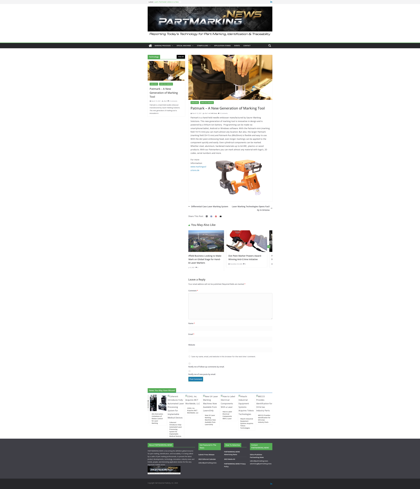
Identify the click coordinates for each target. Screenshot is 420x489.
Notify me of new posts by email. (202, 374)
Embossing (194, 102)
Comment (193, 290)
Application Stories (222, 46)
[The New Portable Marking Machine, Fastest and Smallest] (263, 232)
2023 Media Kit (229, 459)
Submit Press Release (206, 455)
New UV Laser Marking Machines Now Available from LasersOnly (193, 420)
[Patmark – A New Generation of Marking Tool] (166, 71)
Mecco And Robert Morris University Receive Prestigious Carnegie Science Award (265, 429)
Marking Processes (163, 46)
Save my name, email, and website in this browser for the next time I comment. (223, 356)
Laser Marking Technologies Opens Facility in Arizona (251, 208)
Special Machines (184, 46)
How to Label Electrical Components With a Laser (210, 415)
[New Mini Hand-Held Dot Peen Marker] (220, 232)
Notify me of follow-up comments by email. (206, 367)
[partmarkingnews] (150, 45)
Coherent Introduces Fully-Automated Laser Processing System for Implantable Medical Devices (158, 429)
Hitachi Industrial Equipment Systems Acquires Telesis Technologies (229, 423)
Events (237, 46)
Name (191, 323)
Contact (246, 46)
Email (191, 334)
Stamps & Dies (202, 46)
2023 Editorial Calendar (207, 459)
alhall (206, 113)
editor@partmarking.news (207, 463)
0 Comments (224, 113)
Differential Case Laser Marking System (209, 206)
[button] (172, 45)
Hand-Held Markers (207, 102)
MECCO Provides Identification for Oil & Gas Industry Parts (247, 418)
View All (181, 57)
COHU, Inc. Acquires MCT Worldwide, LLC (175, 410)
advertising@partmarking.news (261, 464)
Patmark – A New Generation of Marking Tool (164, 92)
